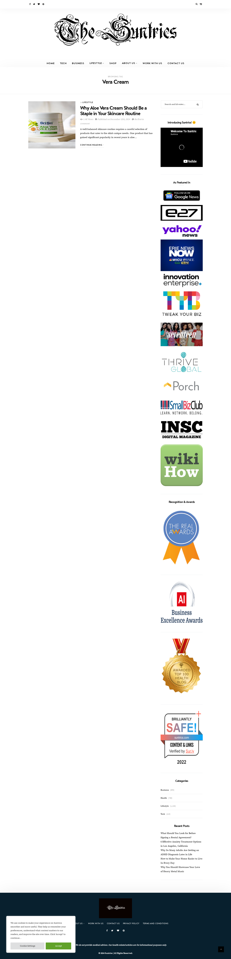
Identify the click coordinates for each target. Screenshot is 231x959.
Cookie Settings (27, 946)
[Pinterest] (43, 4)
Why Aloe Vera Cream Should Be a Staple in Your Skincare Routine (113, 110)
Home (51, 63)
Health (164, 798)
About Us (128, 63)
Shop (113, 63)
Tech (63, 63)
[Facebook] (30, 4)
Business (78, 63)
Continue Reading (91, 145)
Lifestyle (96, 63)
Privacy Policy (131, 923)
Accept (58, 946)
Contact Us (176, 63)
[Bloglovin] (39, 4)
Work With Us (152, 63)
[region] (40, 934)
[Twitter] (34, 4)
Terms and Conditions (155, 923)
